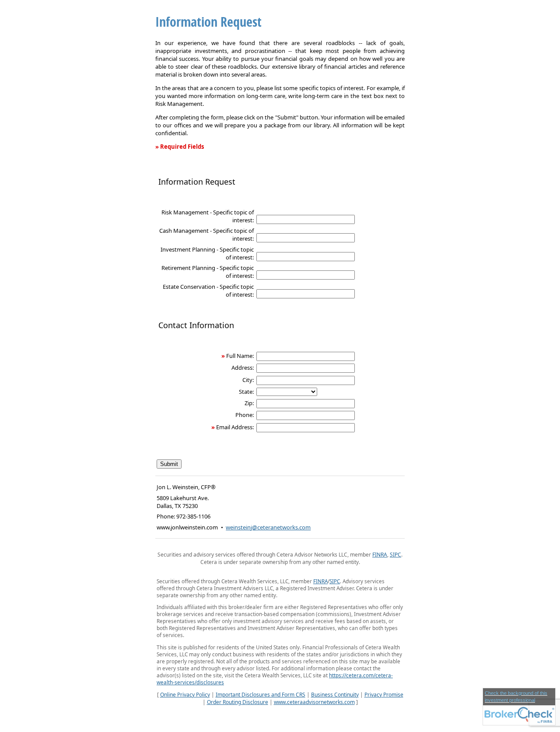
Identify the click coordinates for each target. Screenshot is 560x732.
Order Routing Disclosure (237, 702)
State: (246, 392)
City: (248, 380)
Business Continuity (335, 694)
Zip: (249, 403)
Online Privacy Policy (185, 694)
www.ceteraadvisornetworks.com (314, 702)
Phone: (244, 415)
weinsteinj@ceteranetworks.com (268, 527)
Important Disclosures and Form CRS (260, 694)
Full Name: (240, 356)
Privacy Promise (383, 694)
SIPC (395, 554)
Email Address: (235, 427)
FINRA (379, 554)
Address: (242, 367)
